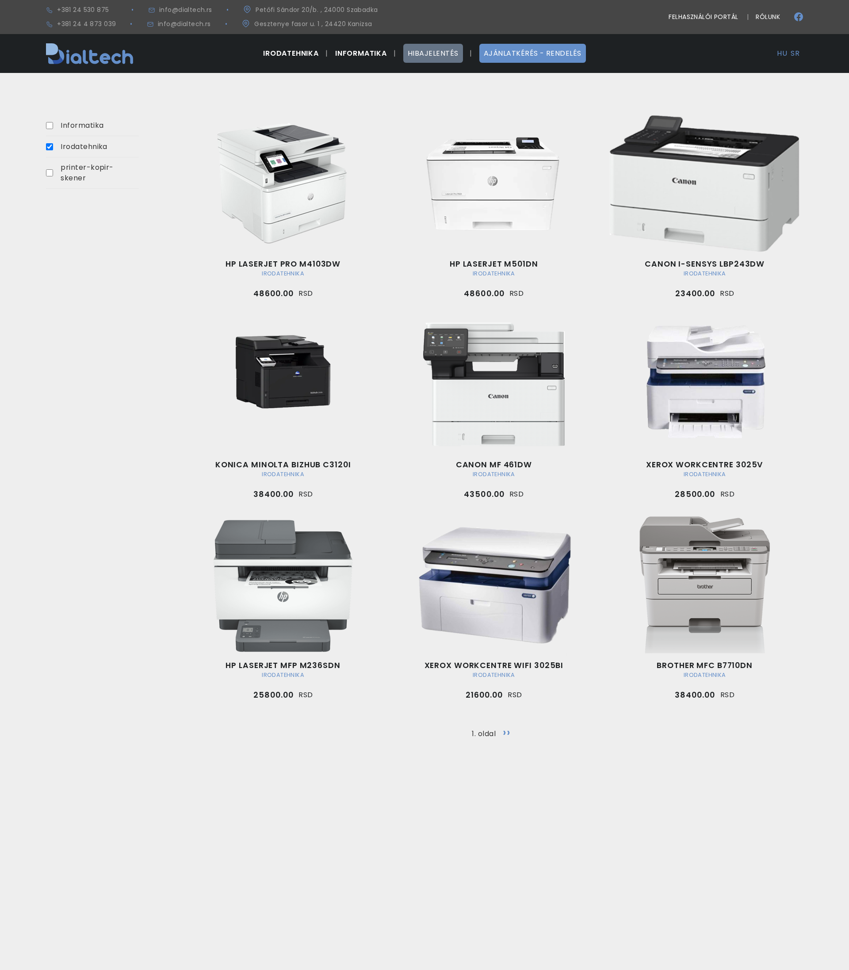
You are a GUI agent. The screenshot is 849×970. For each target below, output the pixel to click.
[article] (283, 206)
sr (795, 53)
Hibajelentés (433, 53)
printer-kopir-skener (87, 172)
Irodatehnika (84, 146)
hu (782, 53)
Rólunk (768, 16)
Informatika (82, 125)
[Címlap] (89, 48)
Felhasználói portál (703, 16)
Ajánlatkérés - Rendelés (532, 53)
